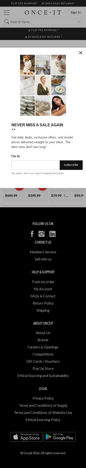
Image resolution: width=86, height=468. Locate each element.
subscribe (71, 165)
